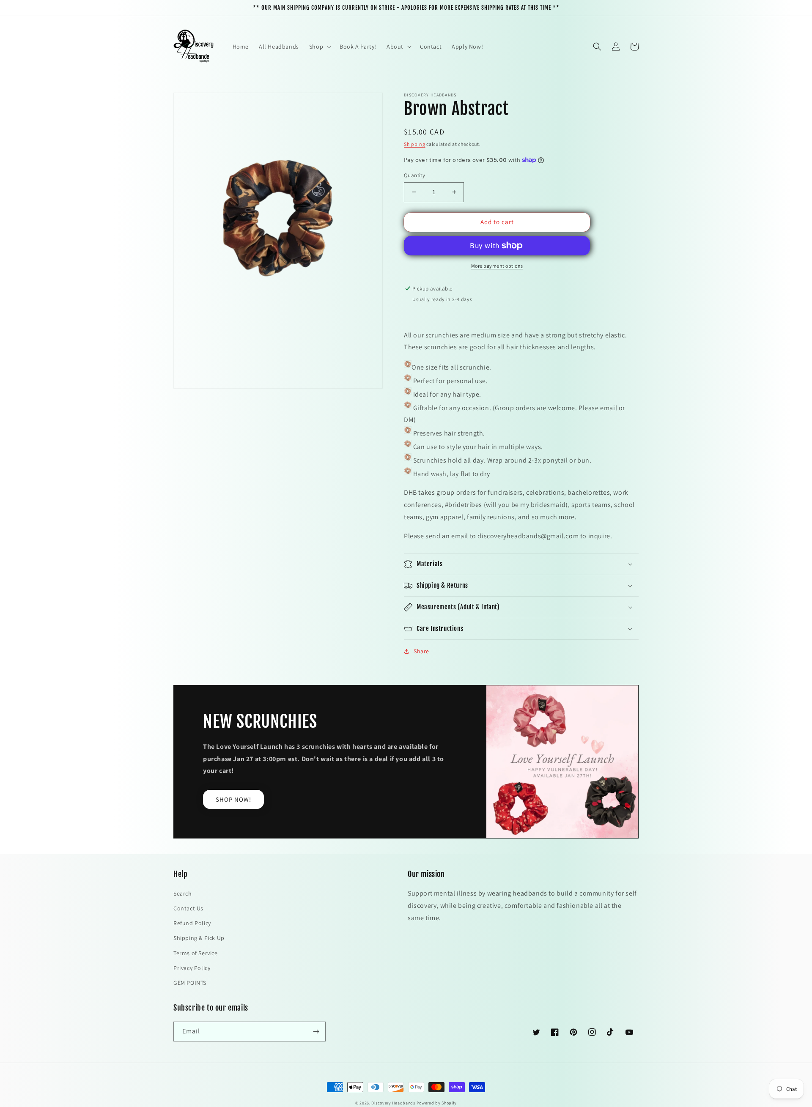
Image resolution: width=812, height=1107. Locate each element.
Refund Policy (192, 923)
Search (182, 893)
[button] (319, 46)
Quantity (414, 175)
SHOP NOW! (233, 799)
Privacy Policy (191, 968)
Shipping (414, 144)
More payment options (497, 266)
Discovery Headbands (393, 1103)
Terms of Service (195, 953)
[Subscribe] (316, 1031)
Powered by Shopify (437, 1103)
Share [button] (421, 651)
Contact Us (188, 908)
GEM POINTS (189, 982)
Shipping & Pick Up (199, 938)
